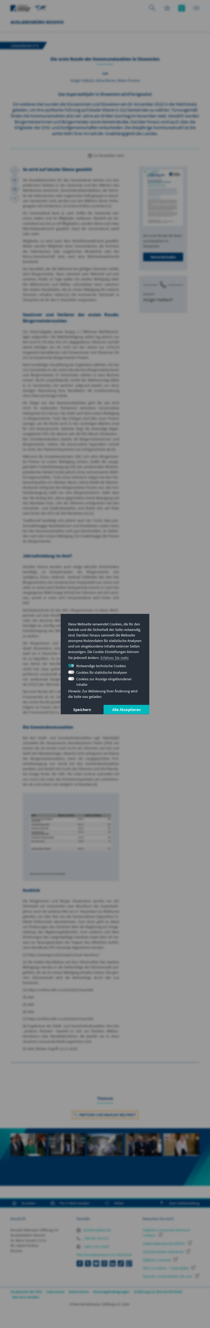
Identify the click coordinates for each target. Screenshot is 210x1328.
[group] (28, 1151)
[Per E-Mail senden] (15, 189)
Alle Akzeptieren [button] (126, 709)
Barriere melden (26, 1297)
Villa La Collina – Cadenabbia (166, 1268)
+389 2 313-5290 (95, 1246)
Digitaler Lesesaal (157, 1260)
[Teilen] (15, 198)
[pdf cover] (163, 197)
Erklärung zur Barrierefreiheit (158, 1291)
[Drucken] (15, 180)
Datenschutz (79, 1291)
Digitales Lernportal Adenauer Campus (166, 1232)
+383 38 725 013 (95, 1238)
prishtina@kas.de (96, 1230)
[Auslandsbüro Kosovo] (41, 7)
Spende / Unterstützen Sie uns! (168, 1276)
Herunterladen (163, 256)
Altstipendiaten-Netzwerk (163, 1251)
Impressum (55, 1291)
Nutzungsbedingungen (111, 1291)
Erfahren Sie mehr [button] (114, 657)
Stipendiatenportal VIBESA (164, 1243)
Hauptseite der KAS (26, 1291)
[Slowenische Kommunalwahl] (71, 831)
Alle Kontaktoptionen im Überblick (104, 1254)
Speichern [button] (82, 709)
